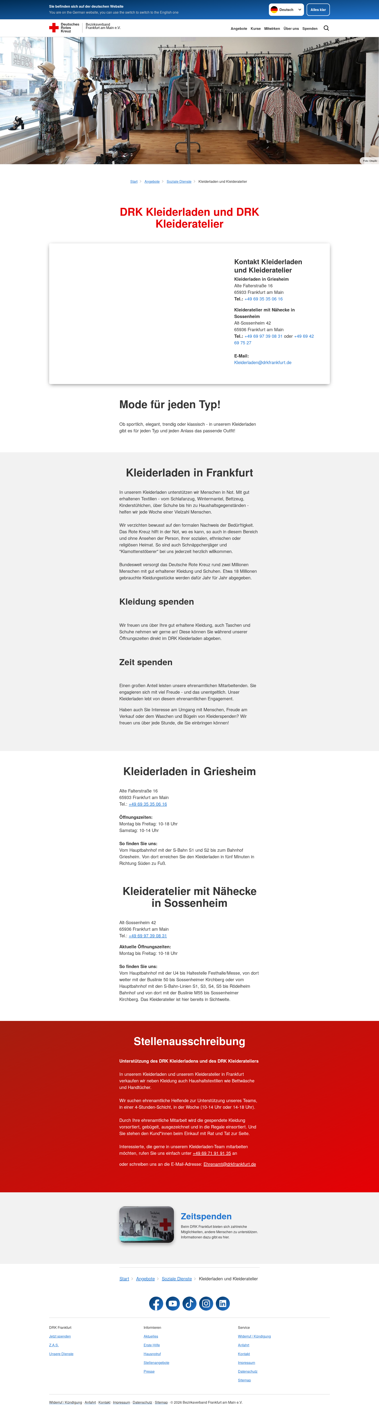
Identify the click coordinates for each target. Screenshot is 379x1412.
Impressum (246, 1362)
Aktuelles (151, 1336)
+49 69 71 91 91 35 (212, 1153)
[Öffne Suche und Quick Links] (326, 28)
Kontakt (244, 1353)
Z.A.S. (54, 1344)
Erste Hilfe (152, 1344)
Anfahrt (243, 1344)
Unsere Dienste (61, 1353)
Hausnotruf (152, 1353)
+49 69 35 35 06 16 (264, 298)
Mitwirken (272, 28)
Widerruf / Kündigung (254, 1336)
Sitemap (244, 1380)
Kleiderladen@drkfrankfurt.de (262, 362)
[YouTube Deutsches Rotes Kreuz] (173, 1304)
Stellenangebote (156, 1362)
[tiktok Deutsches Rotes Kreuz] (189, 1304)
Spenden (310, 28)
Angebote (239, 28)
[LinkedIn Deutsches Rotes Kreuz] (223, 1304)
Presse (149, 1371)
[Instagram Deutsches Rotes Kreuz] (206, 1304)
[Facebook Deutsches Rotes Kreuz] (156, 1304)
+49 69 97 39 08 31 (264, 336)
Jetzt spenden (60, 1336)
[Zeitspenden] (146, 1224)
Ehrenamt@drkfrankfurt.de (230, 1164)
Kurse (256, 28)
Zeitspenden (206, 1216)
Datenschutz (247, 1371)
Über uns (291, 28)
